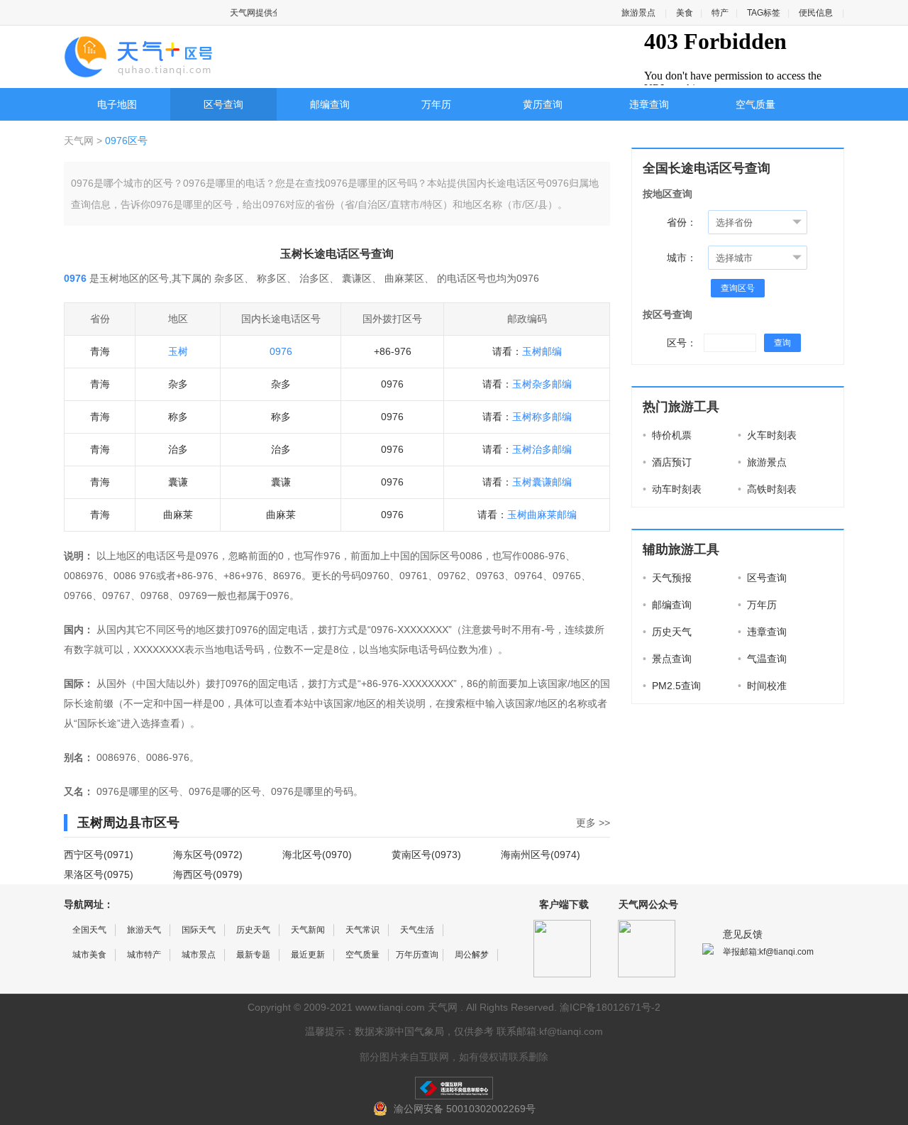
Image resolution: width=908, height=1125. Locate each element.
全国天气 (89, 930)
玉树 (178, 351)
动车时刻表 (672, 489)
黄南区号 (411, 854)
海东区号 (193, 854)
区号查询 (223, 104)
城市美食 (89, 955)
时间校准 (762, 685)
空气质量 (755, 104)
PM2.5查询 (672, 685)
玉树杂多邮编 (542, 384)
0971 (118, 854)
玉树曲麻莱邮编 (542, 514)
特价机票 (667, 435)
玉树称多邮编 (542, 416)
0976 (281, 351)
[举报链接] (454, 1088)
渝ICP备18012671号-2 (610, 1007)
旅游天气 (144, 930)
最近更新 (308, 955)
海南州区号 (525, 854)
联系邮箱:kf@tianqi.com (550, 1031)
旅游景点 (638, 13)
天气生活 (417, 930)
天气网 (80, 140)
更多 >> (593, 822)
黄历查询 (543, 104)
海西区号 (193, 874)
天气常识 (362, 930)
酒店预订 (667, 462)
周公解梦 (472, 955)
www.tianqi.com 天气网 (406, 1007)
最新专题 (253, 955)
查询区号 (738, 288)
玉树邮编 (542, 351)
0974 (565, 854)
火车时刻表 (767, 435)
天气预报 (667, 577)
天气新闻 (308, 930)
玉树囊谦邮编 (542, 482)
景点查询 (667, 658)
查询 (782, 343)
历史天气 (667, 631)
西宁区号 (84, 854)
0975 (118, 874)
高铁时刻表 (767, 489)
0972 (227, 854)
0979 (227, 874)
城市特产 (144, 955)
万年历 (436, 104)
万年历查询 (417, 955)
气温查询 (762, 658)
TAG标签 (763, 13)
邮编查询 (330, 104)
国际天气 (199, 930)
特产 (720, 13)
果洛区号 (84, 874)
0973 (446, 854)
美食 (684, 13)
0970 (337, 854)
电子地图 (117, 104)
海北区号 (302, 854)
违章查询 (649, 104)
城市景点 (199, 955)
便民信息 (816, 13)
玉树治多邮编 (542, 449)
